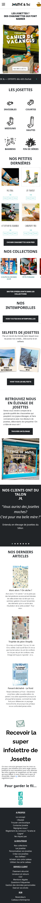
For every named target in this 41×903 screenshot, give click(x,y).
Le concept (20, 817)
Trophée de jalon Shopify (20, 641)
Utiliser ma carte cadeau (20, 862)
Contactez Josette (20, 825)
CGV (20, 877)
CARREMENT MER (30, 225)
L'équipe (20, 820)
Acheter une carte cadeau (20, 859)
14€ (10, 195)
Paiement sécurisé (20, 871)
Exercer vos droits (20, 888)
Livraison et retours (20, 874)
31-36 (15, 198)
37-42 (5, 198)
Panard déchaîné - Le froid (20, 688)
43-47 (10, 198)
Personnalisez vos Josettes (20, 851)
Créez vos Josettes (20, 854)
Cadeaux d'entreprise (20, 900)
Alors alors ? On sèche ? (20, 590)
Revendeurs (20, 897)
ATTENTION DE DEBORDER (10, 225)
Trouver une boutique (20, 822)
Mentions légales (20, 879)
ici (16, 776)
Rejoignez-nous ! (20, 828)
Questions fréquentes (20, 882)
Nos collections (20, 845)
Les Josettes (20, 848)
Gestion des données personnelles (20, 885)
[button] (12, 544)
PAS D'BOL (10, 190)
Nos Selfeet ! (20, 856)
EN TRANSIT (31, 190)
